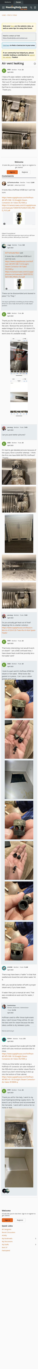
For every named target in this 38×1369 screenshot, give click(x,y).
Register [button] (25, 172)
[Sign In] (35, 7)
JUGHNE (9, 967)
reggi (9, 245)
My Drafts (19, 1244)
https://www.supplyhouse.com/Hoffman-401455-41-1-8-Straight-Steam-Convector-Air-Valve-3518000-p (18, 1079)
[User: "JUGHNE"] (4, 968)
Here (12, 26)
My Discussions (7, 1241)
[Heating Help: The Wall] (16, 7)
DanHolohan (11, 1005)
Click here (6, 45)
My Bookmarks (19, 1238)
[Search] (31, 7)
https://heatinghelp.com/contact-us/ (15, 38)
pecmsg (10, 427)
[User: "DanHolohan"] (4, 1007)
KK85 (9, 70)
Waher (9, 1038)
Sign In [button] (12, 172)
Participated (6, 1250)
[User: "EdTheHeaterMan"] (4, 183)
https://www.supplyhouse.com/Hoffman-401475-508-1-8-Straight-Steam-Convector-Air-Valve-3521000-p (18, 200)
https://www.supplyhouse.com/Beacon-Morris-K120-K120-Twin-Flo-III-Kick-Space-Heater (19, 630)
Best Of (4, 1247)
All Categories (6, 1229)
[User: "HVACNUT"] (4, 1191)
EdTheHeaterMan (13, 182)
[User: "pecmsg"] (4, 428)
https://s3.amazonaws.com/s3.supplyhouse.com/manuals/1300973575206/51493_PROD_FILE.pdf (19, 208)
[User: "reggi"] (4, 246)
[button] (35, 63)
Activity (4, 1235)
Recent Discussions (8, 1232)
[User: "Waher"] (4, 1040)
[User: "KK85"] (4, 71)
